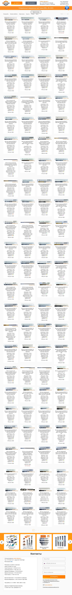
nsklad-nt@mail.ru (44, 1)
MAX (11, 561)
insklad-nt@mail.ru (17, 558)
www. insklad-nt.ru (48, 584)
